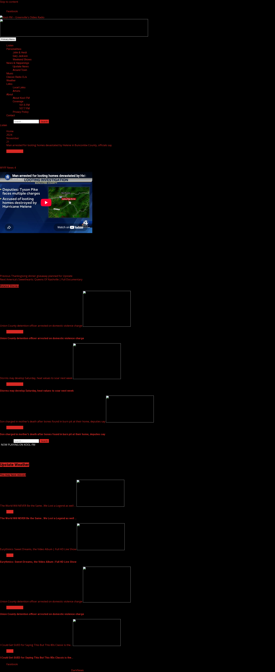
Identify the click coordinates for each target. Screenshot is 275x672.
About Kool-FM (21, 97)
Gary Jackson (20, 56)
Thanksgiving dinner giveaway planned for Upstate (36, 276)
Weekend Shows (22, 59)
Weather (11, 80)
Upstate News (21, 66)
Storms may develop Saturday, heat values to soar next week (36, 378)
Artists (16, 90)
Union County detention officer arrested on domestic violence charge (41, 325)
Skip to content (9, 1)
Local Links (19, 87)
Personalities (13, 49)
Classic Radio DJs (16, 76)
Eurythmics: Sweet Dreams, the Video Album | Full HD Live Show (38, 549)
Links (9, 83)
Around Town (20, 69)
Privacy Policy (21, 111)
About (9, 94)
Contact (10, 115)
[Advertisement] (74, 35)
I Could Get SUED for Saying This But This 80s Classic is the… (36, 645)
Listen (9, 45)
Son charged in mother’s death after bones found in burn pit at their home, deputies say (52, 421)
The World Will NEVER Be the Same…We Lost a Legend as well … (38, 505)
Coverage (18, 101)
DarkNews (77, 670)
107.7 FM (24, 108)
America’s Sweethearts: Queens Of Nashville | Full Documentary (41, 279)
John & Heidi (20, 52)
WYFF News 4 (8, 167)
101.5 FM (24, 104)
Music (9, 73)
